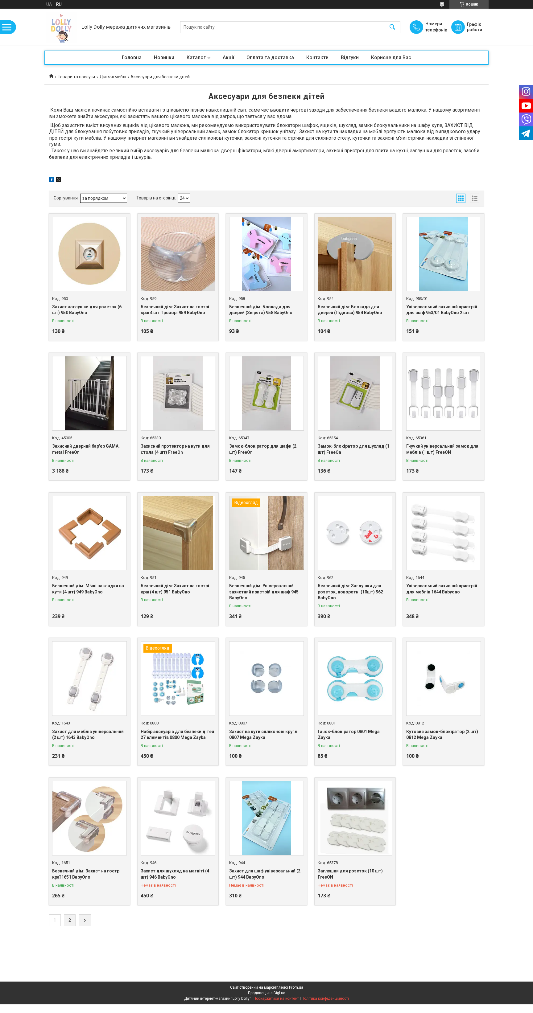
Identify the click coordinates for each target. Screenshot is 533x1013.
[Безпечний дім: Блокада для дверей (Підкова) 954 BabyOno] (355, 254)
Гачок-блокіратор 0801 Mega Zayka (349, 734)
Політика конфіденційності (325, 998)
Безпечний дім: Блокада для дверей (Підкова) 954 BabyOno (350, 309)
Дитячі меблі (113, 76)
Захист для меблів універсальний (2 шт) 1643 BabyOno (88, 734)
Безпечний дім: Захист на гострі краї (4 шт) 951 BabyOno (175, 588)
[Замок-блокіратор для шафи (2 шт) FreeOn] (266, 393)
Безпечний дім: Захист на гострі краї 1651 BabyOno (86, 874)
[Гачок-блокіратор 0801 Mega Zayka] (355, 678)
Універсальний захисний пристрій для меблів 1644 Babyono (441, 588)
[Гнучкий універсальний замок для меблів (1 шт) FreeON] (443, 393)
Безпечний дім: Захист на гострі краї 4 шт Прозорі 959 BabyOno (175, 309)
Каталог (196, 57)
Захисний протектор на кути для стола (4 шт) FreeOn (175, 449)
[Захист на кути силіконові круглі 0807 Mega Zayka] (266, 678)
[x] (58, 180)
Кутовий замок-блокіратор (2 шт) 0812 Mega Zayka (442, 734)
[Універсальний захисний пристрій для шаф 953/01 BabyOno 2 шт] (443, 254)
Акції (228, 57)
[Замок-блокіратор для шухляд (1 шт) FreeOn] (355, 393)
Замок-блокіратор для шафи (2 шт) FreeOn (262, 449)
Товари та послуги (76, 76)
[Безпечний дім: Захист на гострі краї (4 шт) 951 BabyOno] (178, 533)
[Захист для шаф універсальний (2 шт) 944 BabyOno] (266, 818)
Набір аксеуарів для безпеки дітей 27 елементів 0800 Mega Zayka (177, 734)
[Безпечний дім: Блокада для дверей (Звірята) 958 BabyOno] (266, 254)
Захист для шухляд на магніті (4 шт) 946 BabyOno (175, 874)
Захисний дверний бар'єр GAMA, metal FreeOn (86, 449)
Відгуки (350, 57)
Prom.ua (296, 987)
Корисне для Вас (391, 57)
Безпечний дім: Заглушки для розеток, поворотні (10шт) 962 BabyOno (350, 591)
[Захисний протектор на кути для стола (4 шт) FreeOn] (178, 393)
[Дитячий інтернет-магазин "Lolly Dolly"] (61, 27)
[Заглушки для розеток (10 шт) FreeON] (355, 818)
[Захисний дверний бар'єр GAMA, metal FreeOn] (89, 393)
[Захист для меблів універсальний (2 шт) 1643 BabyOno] (89, 678)
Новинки (164, 57)
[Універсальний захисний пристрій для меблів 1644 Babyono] (443, 533)
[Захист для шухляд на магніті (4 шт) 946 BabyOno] (178, 818)
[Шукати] (392, 27)
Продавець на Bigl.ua (266, 993)
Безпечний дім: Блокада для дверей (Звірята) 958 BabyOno (260, 309)
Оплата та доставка (270, 57)
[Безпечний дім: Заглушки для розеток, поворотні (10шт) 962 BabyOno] (355, 533)
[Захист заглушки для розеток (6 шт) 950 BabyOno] (89, 254)
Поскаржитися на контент (276, 998)
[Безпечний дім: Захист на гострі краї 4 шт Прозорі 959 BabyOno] (178, 254)
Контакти (317, 57)
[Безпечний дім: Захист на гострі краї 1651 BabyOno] (89, 818)
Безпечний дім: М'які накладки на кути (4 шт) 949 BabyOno (88, 588)
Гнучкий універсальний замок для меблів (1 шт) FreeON (442, 449)
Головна (132, 57)
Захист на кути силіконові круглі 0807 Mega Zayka (264, 734)
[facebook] (51, 180)
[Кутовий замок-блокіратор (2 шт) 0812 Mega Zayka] (443, 678)
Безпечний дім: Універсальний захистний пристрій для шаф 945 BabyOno (264, 591)
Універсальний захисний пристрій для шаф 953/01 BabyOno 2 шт (441, 309)
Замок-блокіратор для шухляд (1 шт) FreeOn (353, 449)
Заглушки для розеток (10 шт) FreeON (350, 874)
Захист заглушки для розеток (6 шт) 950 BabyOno (87, 309)
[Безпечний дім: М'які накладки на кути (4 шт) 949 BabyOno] (89, 533)
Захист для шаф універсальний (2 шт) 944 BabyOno (264, 874)
